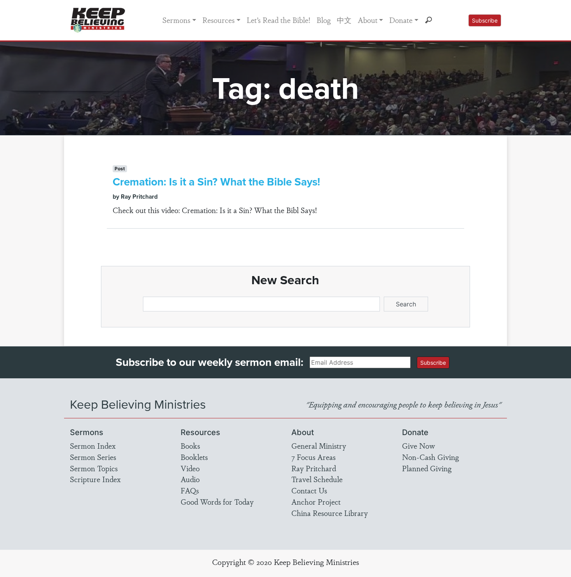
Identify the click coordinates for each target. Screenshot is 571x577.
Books (190, 445)
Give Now (418, 445)
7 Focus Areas (313, 456)
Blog (324, 19)
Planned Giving (426, 468)
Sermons (176, 19)
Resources (218, 19)
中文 (344, 19)
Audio (190, 479)
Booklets (194, 456)
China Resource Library (329, 512)
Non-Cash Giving (430, 456)
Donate (401, 19)
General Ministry (318, 445)
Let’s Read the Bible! (278, 19)
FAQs (190, 490)
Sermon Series (93, 456)
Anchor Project (316, 501)
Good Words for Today (217, 501)
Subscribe (485, 20)
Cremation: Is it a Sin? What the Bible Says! (216, 182)
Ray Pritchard (313, 468)
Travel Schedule (317, 479)
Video (190, 468)
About (368, 19)
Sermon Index (93, 445)
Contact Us (309, 490)
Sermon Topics (94, 468)
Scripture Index (95, 479)
